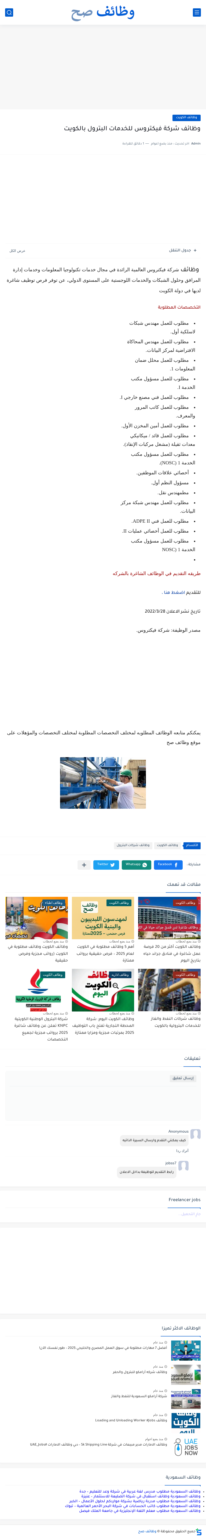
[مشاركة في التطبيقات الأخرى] (84, 865)
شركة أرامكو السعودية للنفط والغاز (139, 1397)
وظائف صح (147, 1532)
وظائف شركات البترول (133, 845)
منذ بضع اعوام (154, 1439)
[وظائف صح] (103, 12)
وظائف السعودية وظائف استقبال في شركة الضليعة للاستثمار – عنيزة (141, 1497)
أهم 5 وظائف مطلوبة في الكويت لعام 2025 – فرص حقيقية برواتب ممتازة (105, 954)
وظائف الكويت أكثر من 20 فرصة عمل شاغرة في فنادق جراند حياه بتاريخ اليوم (172, 954)
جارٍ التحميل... (189, 1214)
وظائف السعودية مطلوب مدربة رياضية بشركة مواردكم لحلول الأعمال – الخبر (135, 1502)
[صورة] (186, 1351)
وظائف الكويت (186, 118)
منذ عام (158, 1342)
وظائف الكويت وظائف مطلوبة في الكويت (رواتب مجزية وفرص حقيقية (38, 954)
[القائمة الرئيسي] (197, 12)
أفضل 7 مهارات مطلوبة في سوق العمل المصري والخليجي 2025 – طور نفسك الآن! (103, 1348)
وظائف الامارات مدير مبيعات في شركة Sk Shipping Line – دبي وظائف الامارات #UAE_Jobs (98, 1445)
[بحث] (9, 12)
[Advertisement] (103, 67)
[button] (168, 865)
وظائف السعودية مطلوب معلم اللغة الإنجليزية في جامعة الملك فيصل (140, 1511)
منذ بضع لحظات (186, 941)
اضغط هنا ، (173, 593)
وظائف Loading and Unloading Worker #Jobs (131, 1421)
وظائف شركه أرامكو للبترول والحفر (140, 1372)
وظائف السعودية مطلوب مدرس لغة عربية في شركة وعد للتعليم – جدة (140, 1492)
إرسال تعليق (183, 1078)
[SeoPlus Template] (199, 1532)
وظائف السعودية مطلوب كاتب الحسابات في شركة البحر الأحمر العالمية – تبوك (133, 1506)
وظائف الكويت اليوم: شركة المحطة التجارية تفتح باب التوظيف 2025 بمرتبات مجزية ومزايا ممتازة (103, 1026)
